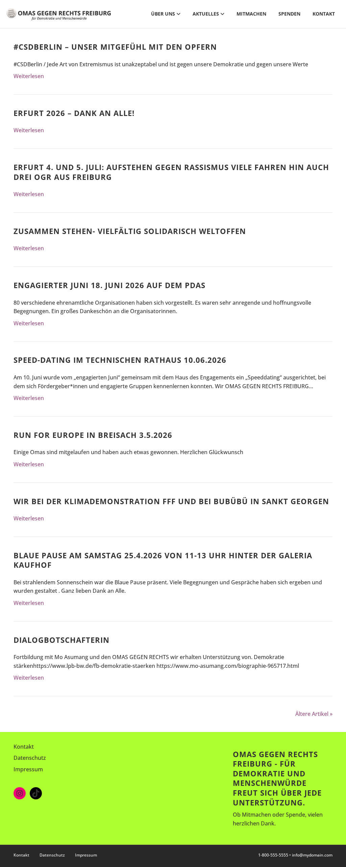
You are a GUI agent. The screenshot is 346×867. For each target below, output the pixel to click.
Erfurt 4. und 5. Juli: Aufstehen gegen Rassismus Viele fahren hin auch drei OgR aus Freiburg (171, 172)
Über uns (163, 13)
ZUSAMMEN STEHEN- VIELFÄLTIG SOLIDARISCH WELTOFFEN (130, 231)
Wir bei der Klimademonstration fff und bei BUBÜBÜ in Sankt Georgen (171, 501)
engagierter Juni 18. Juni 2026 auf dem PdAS (109, 285)
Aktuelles (206, 13)
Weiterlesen (29, 76)
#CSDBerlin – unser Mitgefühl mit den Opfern (115, 47)
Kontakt (324, 13)
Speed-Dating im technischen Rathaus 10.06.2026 (120, 360)
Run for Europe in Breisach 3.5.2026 (93, 435)
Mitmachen (251, 13)
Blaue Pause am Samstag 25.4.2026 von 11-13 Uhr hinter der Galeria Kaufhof (163, 560)
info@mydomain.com (312, 855)
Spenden (289, 13)
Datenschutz (30, 757)
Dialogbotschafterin (61, 640)
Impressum (28, 769)
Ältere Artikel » (313, 714)
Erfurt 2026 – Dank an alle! (74, 113)
